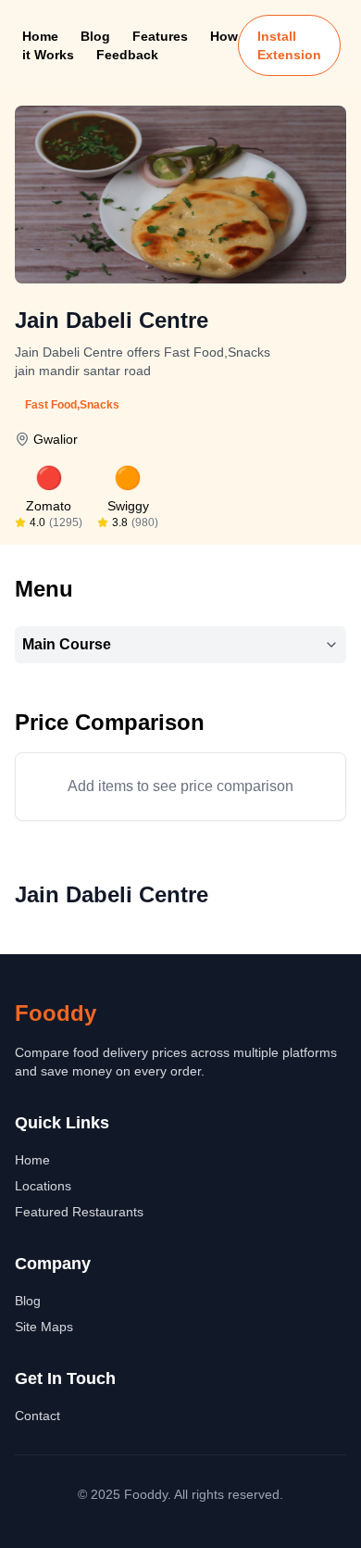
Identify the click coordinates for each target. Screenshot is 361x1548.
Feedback (127, 54)
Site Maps (44, 1326)
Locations (43, 1185)
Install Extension (289, 45)
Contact (37, 1415)
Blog (95, 36)
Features (160, 36)
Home (40, 36)
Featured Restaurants (79, 1211)
